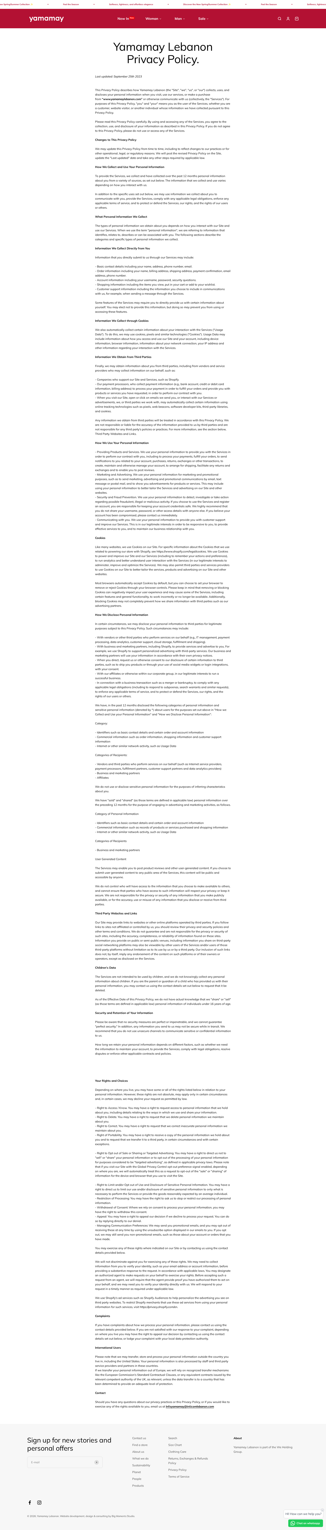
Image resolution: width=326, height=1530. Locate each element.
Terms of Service (178, 1476)
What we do (140, 1458)
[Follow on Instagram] (39, 1502)
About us (138, 1451)
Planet (136, 1472)
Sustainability (141, 1465)
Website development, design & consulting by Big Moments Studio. (97, 1516)
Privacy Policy (177, 1470)
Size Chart (175, 1445)
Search (172, 1438)
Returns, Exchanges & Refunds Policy (188, 1461)
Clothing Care (177, 1451)
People (136, 1479)
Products (138, 1485)
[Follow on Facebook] (29, 1502)
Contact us (139, 1438)
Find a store (140, 1445)
